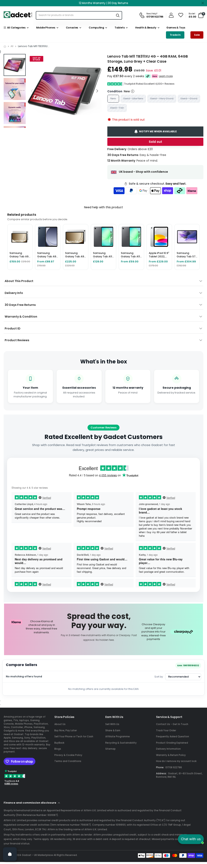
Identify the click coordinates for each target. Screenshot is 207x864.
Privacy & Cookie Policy (68, 755)
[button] (97, 91)
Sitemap (110, 748)
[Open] (10, 854)
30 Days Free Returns (20, 305)
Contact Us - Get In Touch (172, 724)
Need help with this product (103, 207)
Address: (161, 773)
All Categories (15, 27)
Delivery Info (14, 293)
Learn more (166, 76)
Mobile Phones (45, 27)
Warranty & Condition (21, 317)
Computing (96, 27)
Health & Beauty (145, 27)
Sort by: (159, 676)
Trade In (175, 35)
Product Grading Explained (172, 742)
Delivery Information (168, 748)
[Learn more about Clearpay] (148, 76)
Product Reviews (17, 340)
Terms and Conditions (67, 761)
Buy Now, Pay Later (65, 730)
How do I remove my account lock (176, 761)
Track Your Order (166, 730)
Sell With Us (112, 724)
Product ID (12, 328)
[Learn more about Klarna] (155, 76)
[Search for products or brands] (118, 15)
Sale (197, 35)
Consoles (71, 27)
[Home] (5, 46)
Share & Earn (112, 730)
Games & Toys (175, 27)
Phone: (160, 767)
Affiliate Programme (117, 736)
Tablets (119, 27)
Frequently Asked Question (172, 736)
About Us (59, 724)
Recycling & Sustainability (121, 742)
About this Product (19, 281)
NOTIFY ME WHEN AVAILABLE (158, 131)
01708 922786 (173, 767)
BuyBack (59, 742)
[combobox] (75, 15)
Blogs (57, 748)
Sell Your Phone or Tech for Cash (73, 736)
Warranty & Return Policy (171, 755)
